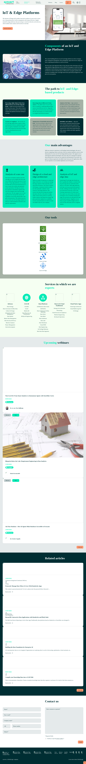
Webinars (50, 2)
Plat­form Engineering (59, 314)
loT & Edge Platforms (43, 329)
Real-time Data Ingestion (43, 331)
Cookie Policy (66, 753)
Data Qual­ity (10, 316)
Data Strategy (10, 306)
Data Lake (43, 320)
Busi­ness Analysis (10, 322)
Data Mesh (43, 316)
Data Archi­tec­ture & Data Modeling (43, 311)
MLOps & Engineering (26, 316)
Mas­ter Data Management (10, 318)
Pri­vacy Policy (61, 753)
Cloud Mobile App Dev (75, 308)
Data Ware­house (43, 322)
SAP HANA (43, 308)
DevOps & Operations (59, 317)
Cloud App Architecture (75, 306)
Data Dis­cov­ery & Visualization (26, 313)
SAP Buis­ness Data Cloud (43, 306)
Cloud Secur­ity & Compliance (59, 312)
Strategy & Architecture (59, 308)
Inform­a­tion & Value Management (10, 313)
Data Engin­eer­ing (43, 327)
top (84, 762)
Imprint (71, 752)
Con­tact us (56, 753)
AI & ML (26, 306)
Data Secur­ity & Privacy (10, 320)
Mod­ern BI (26, 311)
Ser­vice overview (7, 28)
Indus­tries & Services (26, 2)
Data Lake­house (43, 318)
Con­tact (68, 2)
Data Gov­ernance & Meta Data (10, 308)
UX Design (75, 311)
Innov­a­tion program (10, 327)
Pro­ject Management (10, 325)
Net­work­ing (59, 310)
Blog (56, 2)
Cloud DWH (43, 325)
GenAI (26, 308)
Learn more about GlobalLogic (76, 759)
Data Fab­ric (43, 314)
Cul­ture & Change (10, 311)
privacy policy (59, 738)
